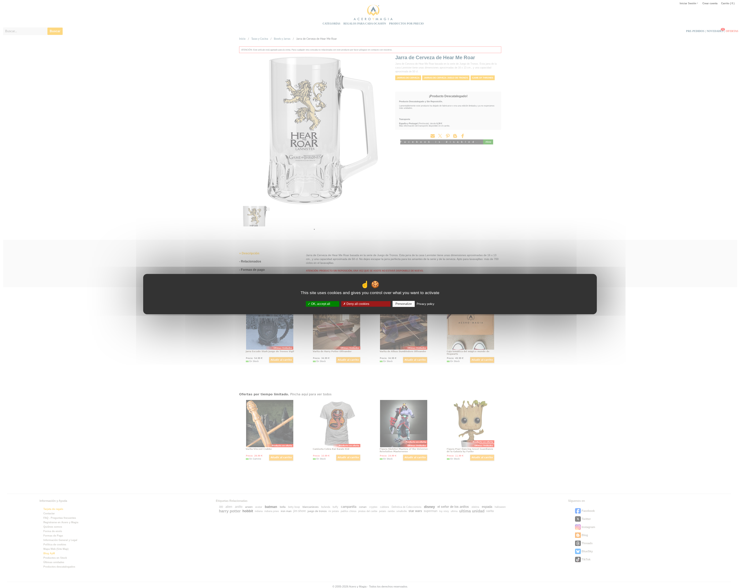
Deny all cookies (357, 303)
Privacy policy (425, 303)
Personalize (403, 303)
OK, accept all (320, 303)
